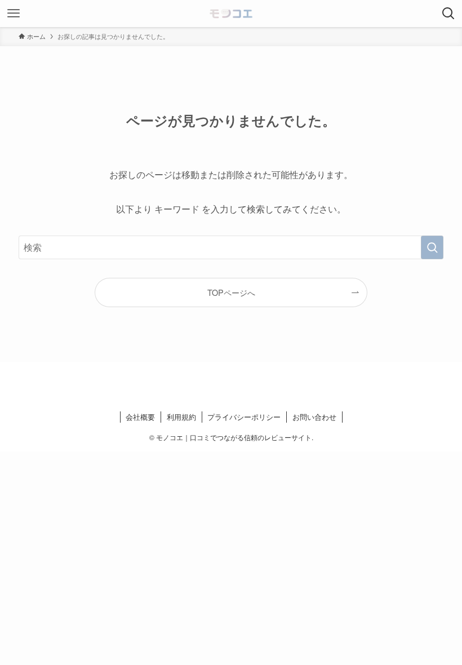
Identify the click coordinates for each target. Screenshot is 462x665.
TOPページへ (231, 292)
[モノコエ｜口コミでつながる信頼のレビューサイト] (231, 13)
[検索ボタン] (448, 13)
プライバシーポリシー (244, 416)
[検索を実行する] (432, 247)
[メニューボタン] (13, 13)
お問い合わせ (314, 416)
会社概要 (140, 416)
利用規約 (181, 416)
